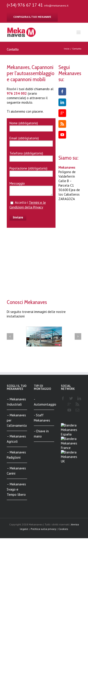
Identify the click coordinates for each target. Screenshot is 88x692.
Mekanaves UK (69, 459)
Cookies (63, 529)
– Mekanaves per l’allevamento (17, 420)
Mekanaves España (69, 432)
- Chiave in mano (41, 433)
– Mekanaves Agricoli (16, 439)
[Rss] (62, 124)
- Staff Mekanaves (42, 417)
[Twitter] (71, 398)
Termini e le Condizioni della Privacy (27, 204)
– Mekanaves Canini (16, 470)
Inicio (66, 48)
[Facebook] (62, 91)
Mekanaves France (69, 445)
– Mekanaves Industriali (16, 401)
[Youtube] (62, 134)
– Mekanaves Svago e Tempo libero (16, 489)
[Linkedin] (62, 102)
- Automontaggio (44, 401)
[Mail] (77, 410)
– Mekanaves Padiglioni (16, 455)
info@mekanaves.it (56, 5)
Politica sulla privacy (43, 529)
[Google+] (62, 113)
